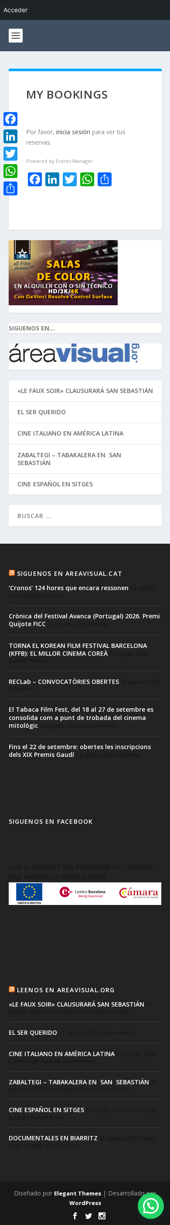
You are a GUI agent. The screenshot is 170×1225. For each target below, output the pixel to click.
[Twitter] (10, 153)
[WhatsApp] (10, 171)
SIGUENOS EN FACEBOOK (51, 821)
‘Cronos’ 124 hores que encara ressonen (69, 588)
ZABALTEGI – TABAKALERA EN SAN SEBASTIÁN (70, 459)
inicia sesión (73, 132)
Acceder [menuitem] (15, 9)
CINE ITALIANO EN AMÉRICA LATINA (70, 433)
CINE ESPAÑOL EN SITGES (55, 484)
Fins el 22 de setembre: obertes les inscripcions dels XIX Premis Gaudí (80, 751)
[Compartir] (10, 188)
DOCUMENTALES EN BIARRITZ (53, 1138)
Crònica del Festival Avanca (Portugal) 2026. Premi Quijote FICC (84, 620)
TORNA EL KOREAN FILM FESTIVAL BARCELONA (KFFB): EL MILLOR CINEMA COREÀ (78, 649)
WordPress (85, 1203)
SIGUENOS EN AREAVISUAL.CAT (69, 573)
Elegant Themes (77, 1193)
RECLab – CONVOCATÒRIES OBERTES (64, 681)
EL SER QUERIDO (41, 412)
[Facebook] (10, 119)
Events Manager (74, 161)
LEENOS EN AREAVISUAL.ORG (66, 990)
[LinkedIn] (10, 136)
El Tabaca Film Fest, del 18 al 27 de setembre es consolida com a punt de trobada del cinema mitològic (81, 717)
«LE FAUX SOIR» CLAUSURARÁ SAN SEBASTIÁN (85, 390)
